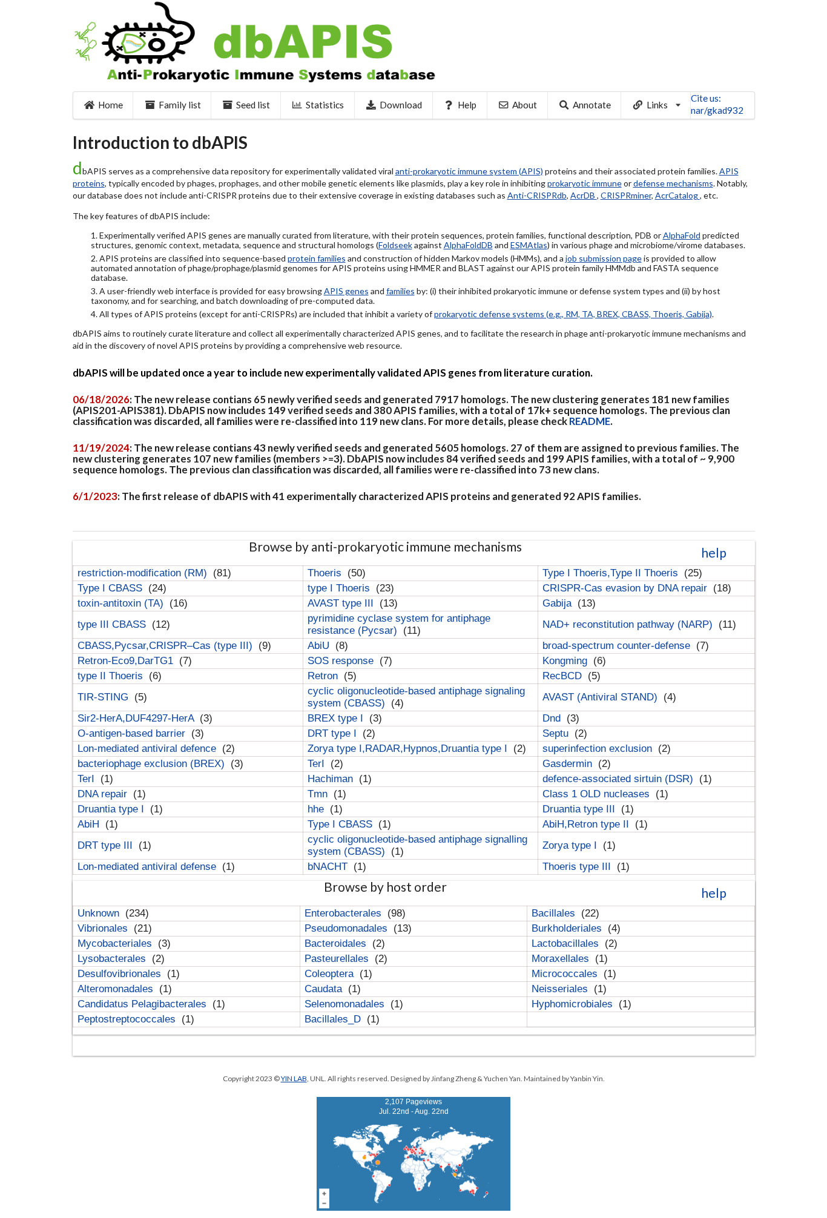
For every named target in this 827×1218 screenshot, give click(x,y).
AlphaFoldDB (468, 245)
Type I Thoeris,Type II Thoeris (611, 573)
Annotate (592, 104)
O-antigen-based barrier (132, 733)
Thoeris (326, 573)
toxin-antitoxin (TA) (121, 603)
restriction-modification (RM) (143, 573)
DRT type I (334, 733)
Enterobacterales (344, 913)
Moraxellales (562, 958)
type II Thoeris (111, 676)
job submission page (603, 258)
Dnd (553, 718)
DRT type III (106, 845)
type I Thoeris (340, 588)
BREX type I (337, 718)
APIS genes (346, 291)
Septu (557, 733)
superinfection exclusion (598, 748)
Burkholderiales (568, 928)
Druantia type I (112, 809)
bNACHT (329, 866)
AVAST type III (342, 603)
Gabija (558, 603)
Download (401, 104)
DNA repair (103, 794)
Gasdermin (568, 763)
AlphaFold (681, 235)
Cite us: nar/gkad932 (717, 104)
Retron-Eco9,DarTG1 (126, 661)
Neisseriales (561, 989)
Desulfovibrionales (120, 973)
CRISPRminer (626, 195)
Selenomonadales (346, 1004)
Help (467, 104)
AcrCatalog (677, 195)
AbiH (89, 824)
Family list (180, 104)
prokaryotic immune (584, 183)
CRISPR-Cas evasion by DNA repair (626, 588)
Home (110, 104)
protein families (317, 258)
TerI (318, 763)
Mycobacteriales (116, 943)
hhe (317, 809)
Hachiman (332, 779)
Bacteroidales (337, 943)
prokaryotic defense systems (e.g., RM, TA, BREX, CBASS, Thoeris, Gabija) (573, 314)
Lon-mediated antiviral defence (148, 748)
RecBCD (563, 676)
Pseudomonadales (347, 928)
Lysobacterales (113, 958)
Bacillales (555, 913)
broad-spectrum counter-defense (617, 645)
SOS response (342, 661)
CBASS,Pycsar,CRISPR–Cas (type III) (166, 645)
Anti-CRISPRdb (537, 195)
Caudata (325, 989)
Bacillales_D (334, 1019)
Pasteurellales (338, 958)
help (714, 552)
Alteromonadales (116, 989)
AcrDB (583, 195)
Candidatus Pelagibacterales (143, 1004)
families (400, 291)
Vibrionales (104, 928)
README (589, 421)
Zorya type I (571, 845)
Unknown (99, 913)
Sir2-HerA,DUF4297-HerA (137, 718)
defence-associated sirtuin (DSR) (619, 779)
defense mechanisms (673, 183)
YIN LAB (294, 1078)
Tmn (319, 794)
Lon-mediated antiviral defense (148, 866)
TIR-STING (104, 697)
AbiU (320, 645)
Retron (324, 676)
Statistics (325, 104)
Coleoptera (331, 973)
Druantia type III (580, 809)
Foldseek (395, 245)
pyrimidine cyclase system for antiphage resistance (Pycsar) (399, 624)
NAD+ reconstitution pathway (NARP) (629, 624)
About (524, 104)
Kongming (566, 661)
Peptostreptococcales (128, 1019)
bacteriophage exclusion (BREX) (152, 763)
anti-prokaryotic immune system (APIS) (469, 171)
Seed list (253, 104)
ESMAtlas (528, 245)
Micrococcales (566, 973)
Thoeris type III (578, 866)
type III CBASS (113, 624)
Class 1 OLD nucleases (597, 794)
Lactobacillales (567, 943)
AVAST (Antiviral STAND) (601, 697)
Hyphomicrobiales (574, 1004)
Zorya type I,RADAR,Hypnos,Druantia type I (409, 748)
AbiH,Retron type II (587, 824)
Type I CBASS (111, 588)
